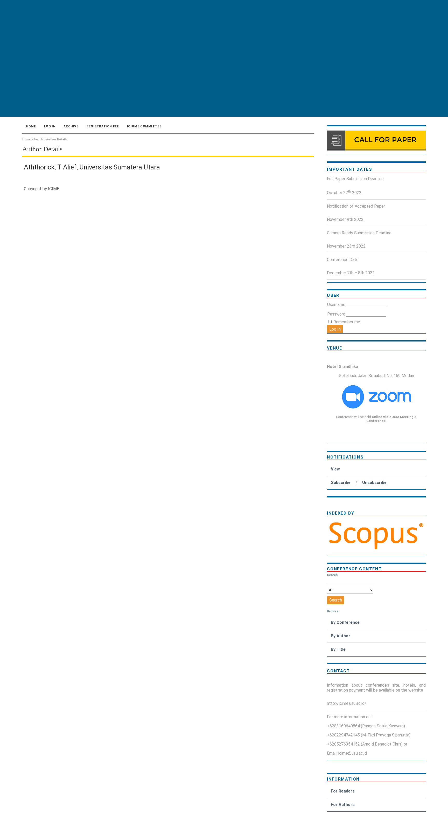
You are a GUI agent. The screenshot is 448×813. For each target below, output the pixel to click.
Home (31, 126)
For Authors (343, 804)
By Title (338, 649)
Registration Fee (103, 126)
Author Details (56, 139)
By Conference (345, 622)
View (335, 469)
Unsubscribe (374, 482)
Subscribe (341, 482)
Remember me (346, 321)
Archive (71, 126)
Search (38, 139)
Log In (50, 126)
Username (336, 304)
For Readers (343, 791)
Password (336, 314)
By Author (340, 635)
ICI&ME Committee (144, 126)
